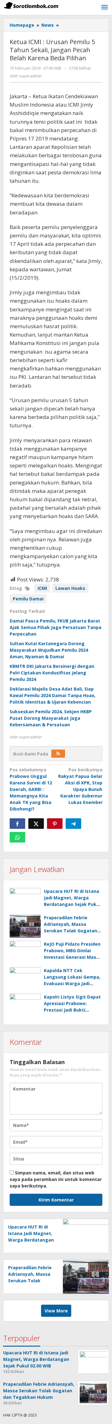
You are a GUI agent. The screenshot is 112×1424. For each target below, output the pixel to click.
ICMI (42, 588)
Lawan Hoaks (70, 588)
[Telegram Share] (73, 823)
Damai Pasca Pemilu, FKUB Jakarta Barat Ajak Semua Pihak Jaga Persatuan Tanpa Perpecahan (55, 627)
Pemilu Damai (28, 599)
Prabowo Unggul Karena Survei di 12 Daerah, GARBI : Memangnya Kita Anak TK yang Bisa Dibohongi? (31, 789)
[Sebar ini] (17, 823)
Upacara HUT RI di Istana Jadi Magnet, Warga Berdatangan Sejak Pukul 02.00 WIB (31, 1240)
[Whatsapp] (17, 837)
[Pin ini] (55, 823)
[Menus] (104, 7)
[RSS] (58, 754)
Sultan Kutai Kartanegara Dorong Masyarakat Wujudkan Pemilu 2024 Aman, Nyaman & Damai (49, 650)
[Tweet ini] (36, 823)
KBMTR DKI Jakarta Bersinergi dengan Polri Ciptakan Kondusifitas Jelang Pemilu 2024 (52, 672)
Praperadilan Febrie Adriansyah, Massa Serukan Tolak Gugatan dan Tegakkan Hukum (30, 1281)
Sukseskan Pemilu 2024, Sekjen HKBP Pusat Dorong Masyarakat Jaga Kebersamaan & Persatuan (51, 718)
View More (56, 1311)
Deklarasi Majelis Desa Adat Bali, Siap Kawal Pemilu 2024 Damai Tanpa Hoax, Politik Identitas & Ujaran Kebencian (53, 695)
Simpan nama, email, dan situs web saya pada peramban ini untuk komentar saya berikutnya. (56, 1179)
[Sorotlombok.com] (31, 5)
